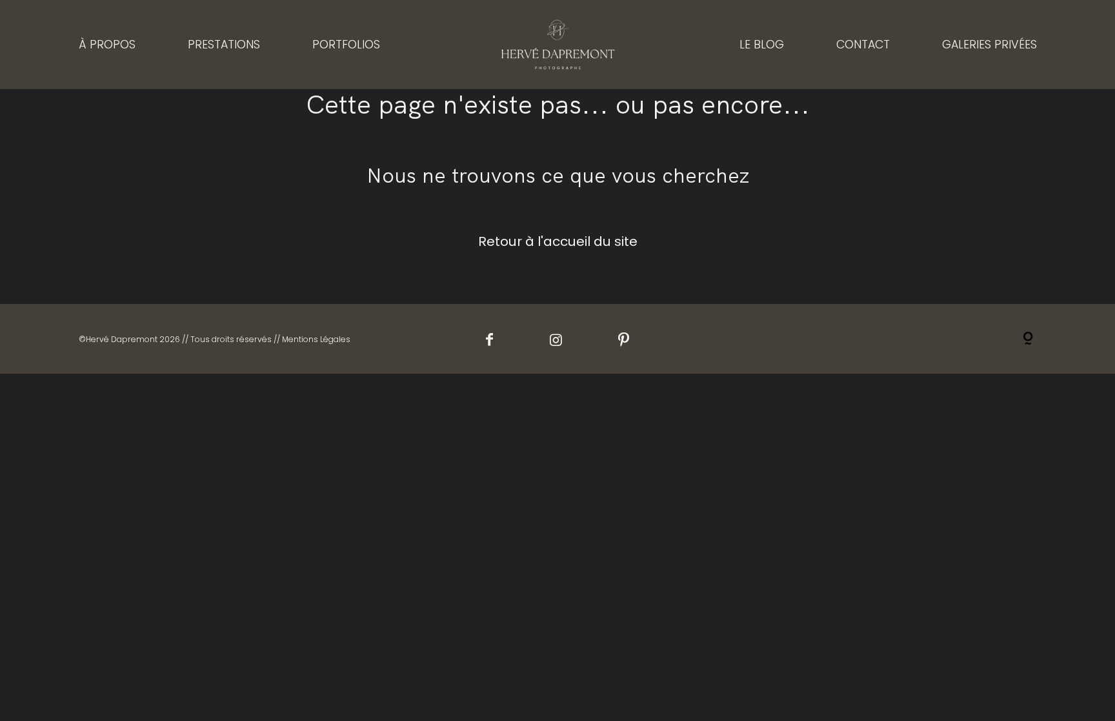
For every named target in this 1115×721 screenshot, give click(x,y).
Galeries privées (989, 44)
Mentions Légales (316, 339)
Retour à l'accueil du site (558, 241)
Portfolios (346, 44)
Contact (863, 44)
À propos (107, 44)
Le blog (761, 44)
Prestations (224, 44)
